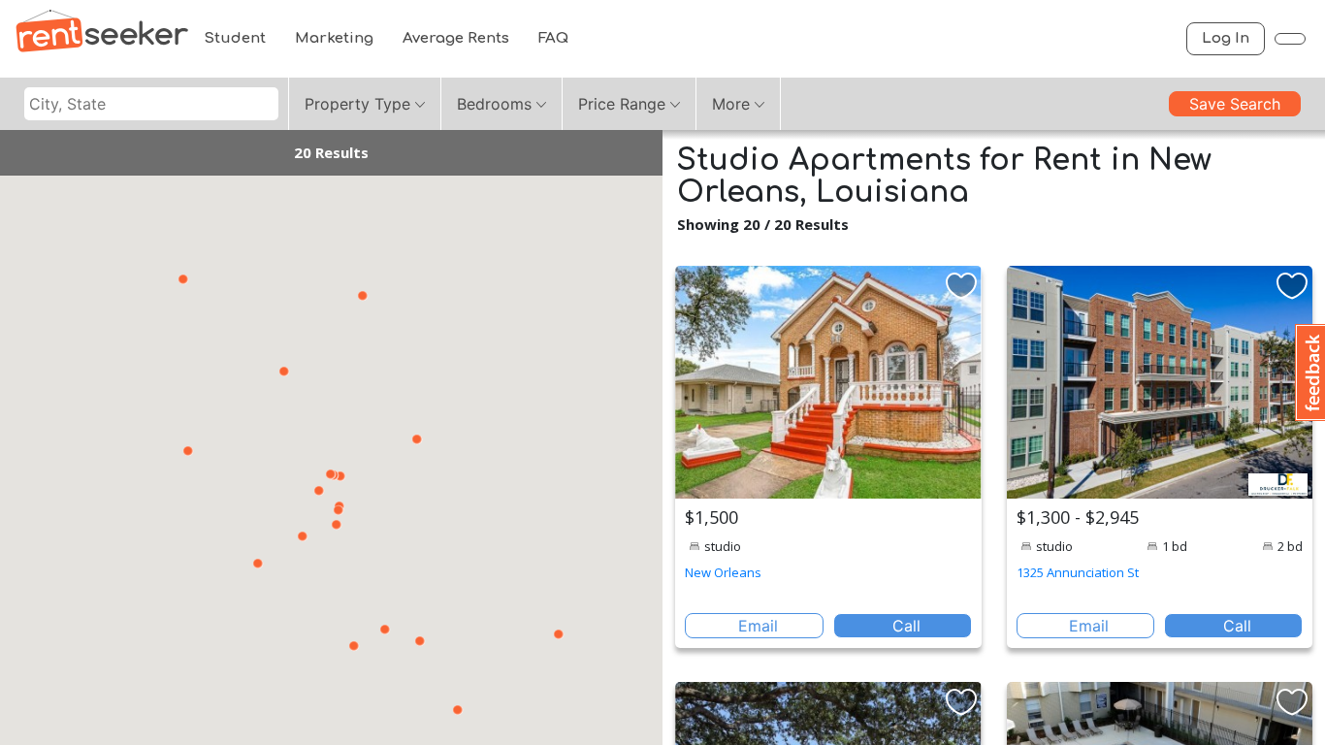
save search (1234, 103)
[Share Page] (1290, 39)
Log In (1225, 38)
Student (235, 38)
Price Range (621, 103)
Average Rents (456, 38)
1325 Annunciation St (1078, 572)
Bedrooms (494, 103)
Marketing (334, 38)
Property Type (357, 103)
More (731, 103)
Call (906, 625)
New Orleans (723, 572)
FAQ (553, 38)
